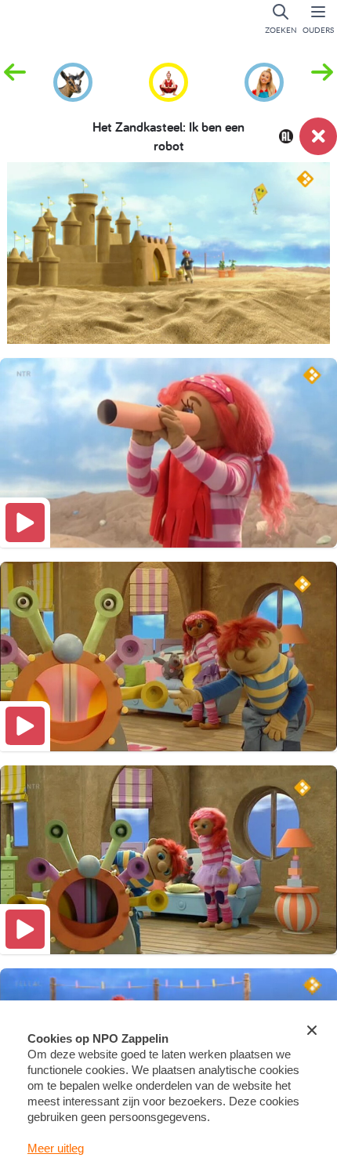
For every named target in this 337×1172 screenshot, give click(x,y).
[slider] (173, 322)
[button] (322, 80)
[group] (73, 80)
